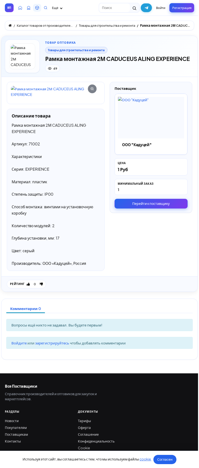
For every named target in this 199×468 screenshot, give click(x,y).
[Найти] (134, 7)
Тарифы (84, 420)
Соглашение (88, 434)
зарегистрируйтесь (52, 343)
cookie (145, 459)
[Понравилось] (28, 284)
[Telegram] (146, 7)
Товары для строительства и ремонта (76, 50)
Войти (160, 8)
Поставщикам (16, 434)
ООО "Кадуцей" (136, 144)
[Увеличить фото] (55, 91)
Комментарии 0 (25, 308)
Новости (12, 420)
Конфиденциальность (96, 441)
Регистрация (181, 8)
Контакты (13, 441)
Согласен (165, 459)
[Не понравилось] (41, 284)
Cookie (84, 448)
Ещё (55, 8)
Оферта (84, 427)
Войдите (19, 343)
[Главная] (10, 25)
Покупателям (16, 427)
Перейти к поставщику (151, 203)
